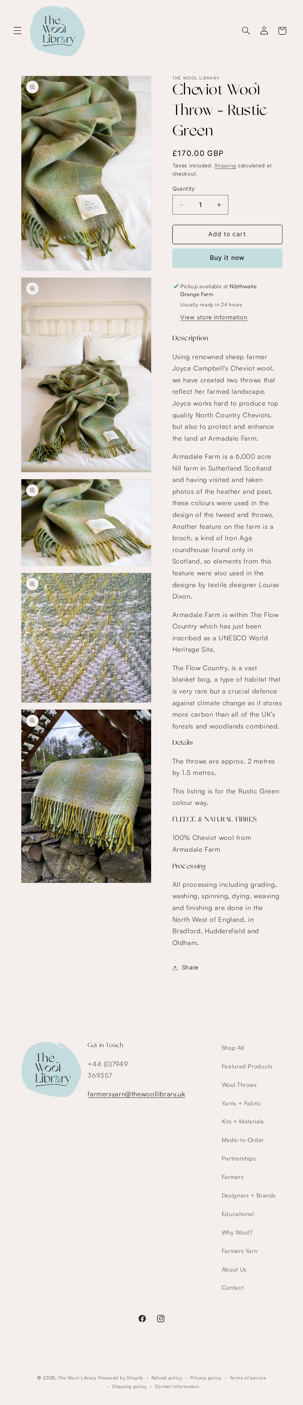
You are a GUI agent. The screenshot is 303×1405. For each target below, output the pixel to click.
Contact (232, 1287)
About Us (234, 1269)
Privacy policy (205, 1378)
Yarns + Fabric (242, 1103)
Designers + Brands (249, 1195)
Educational (238, 1214)
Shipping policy (129, 1386)
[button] (17, 31)
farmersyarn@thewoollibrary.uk (136, 1094)
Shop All (233, 1047)
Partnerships (239, 1158)
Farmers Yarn (240, 1251)
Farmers (232, 1177)
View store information (213, 317)
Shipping (225, 165)
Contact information (177, 1386)
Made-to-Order (243, 1140)
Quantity (183, 188)
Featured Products (247, 1066)
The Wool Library (77, 1378)
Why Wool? (237, 1232)
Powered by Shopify (120, 1378)
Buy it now (227, 257)
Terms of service (248, 1378)
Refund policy (167, 1378)
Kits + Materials (243, 1121)
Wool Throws (239, 1084)
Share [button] (190, 967)
